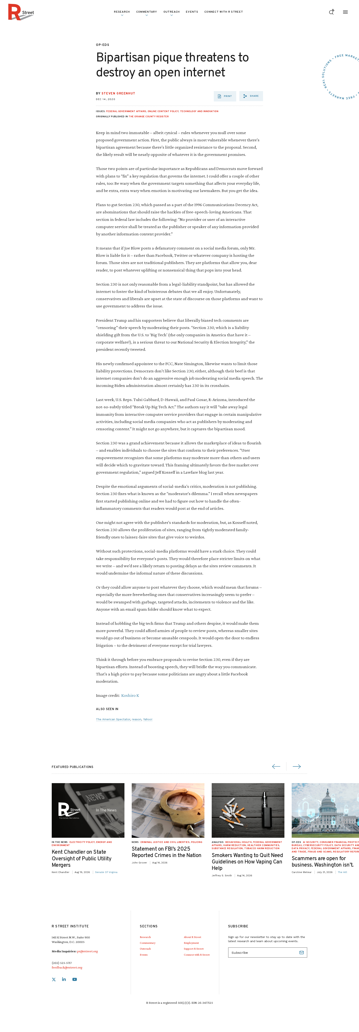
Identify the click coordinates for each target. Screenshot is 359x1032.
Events (192, 12)
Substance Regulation (227, 848)
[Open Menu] (345, 12)
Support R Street (194, 948)
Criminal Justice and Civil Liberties (165, 842)
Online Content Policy (163, 111)
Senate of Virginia (106, 872)
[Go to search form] (331, 12)
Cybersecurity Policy (318, 845)
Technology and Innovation (199, 111)
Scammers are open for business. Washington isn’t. (323, 862)
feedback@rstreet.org (67, 967)
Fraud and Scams (320, 851)
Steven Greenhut (118, 94)
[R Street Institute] (21, 12)
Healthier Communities (263, 845)
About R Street (192, 937)
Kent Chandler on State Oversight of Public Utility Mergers (82, 859)
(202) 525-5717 (62, 963)
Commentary (147, 942)
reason (136, 719)
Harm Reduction (234, 845)
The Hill (342, 872)
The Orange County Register (149, 116)
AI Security (310, 842)
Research (145, 937)
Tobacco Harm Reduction (261, 848)
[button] (251, 96)
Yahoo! (147, 719)
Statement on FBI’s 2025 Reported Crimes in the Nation (167, 852)
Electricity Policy (82, 842)
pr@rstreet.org (87, 951)
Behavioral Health (238, 842)
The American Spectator (113, 719)
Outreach (172, 12)
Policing (196, 842)
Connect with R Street (223, 12)
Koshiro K (130, 695)
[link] (54, 980)
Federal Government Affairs (126, 111)
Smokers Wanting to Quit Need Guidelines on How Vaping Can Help (247, 862)
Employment (191, 942)
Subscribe (302, 952)
